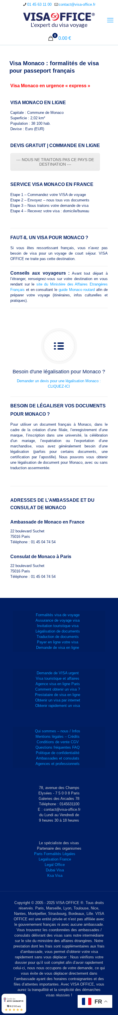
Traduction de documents (58, 637)
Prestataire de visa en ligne (57, 695)
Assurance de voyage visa (58, 620)
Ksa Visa (54, 875)
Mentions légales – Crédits (58, 736)
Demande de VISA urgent (58, 673)
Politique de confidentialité (57, 753)
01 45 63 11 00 (39, 4)
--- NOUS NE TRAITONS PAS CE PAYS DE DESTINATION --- (55, 161)
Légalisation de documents (58, 631)
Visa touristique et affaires (57, 678)
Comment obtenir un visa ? (57, 689)
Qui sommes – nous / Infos (57, 731)
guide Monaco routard (77, 290)
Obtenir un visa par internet (57, 700)
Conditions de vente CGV (58, 742)
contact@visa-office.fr (77, 4)
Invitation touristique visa (57, 626)
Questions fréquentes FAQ (58, 747)
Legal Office (55, 865)
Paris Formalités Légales (54, 854)
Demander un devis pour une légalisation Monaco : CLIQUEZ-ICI (59, 383)
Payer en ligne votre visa (57, 642)
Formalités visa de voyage (58, 615)
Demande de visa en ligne (57, 647)
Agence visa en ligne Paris (58, 684)
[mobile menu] (110, 20)
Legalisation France (55, 859)
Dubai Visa (55, 870)
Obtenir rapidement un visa (57, 705)
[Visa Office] (59, 20)
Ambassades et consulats (57, 758)
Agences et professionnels (58, 764)
